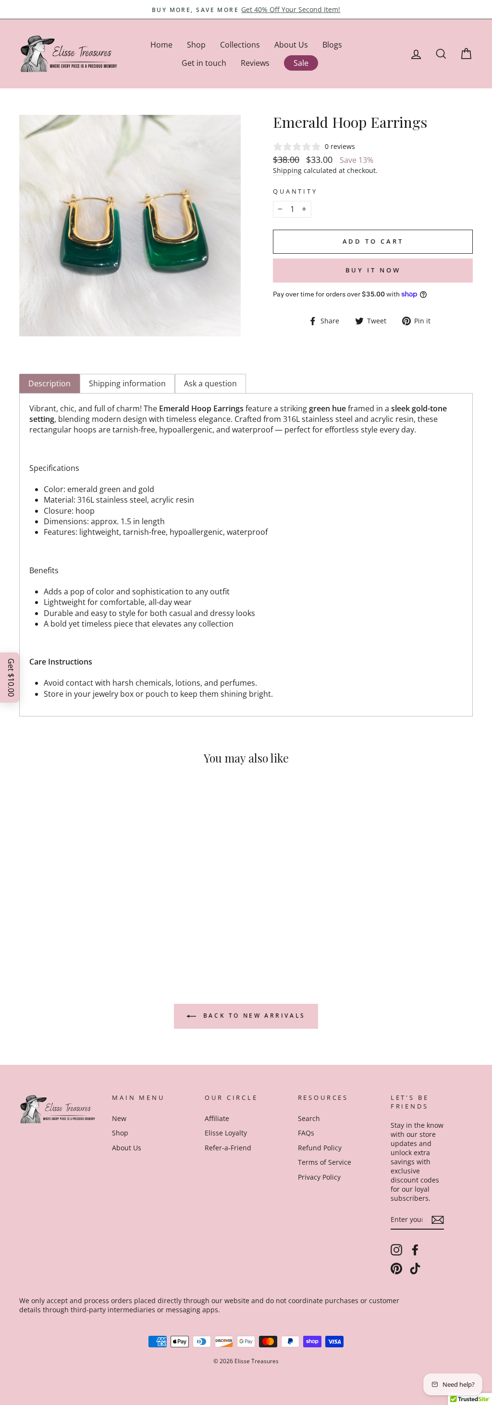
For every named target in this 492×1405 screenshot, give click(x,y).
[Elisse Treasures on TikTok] (415, 1268)
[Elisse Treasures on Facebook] (415, 1250)
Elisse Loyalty (226, 1132)
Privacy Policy (319, 1177)
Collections (240, 44)
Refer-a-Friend (228, 1147)
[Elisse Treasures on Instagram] (396, 1250)
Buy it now (373, 270)
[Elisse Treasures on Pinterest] (396, 1268)
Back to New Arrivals (253, 1015)
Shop (196, 44)
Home (161, 44)
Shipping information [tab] (127, 383)
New (119, 1118)
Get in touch (204, 63)
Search (309, 1118)
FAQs (306, 1132)
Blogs (332, 44)
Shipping (287, 170)
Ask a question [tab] (210, 383)
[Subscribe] (437, 1220)
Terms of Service (324, 1162)
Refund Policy (320, 1147)
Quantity (295, 191)
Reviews (255, 63)
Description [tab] (49, 383)
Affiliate (217, 1118)
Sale (301, 63)
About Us (291, 44)
